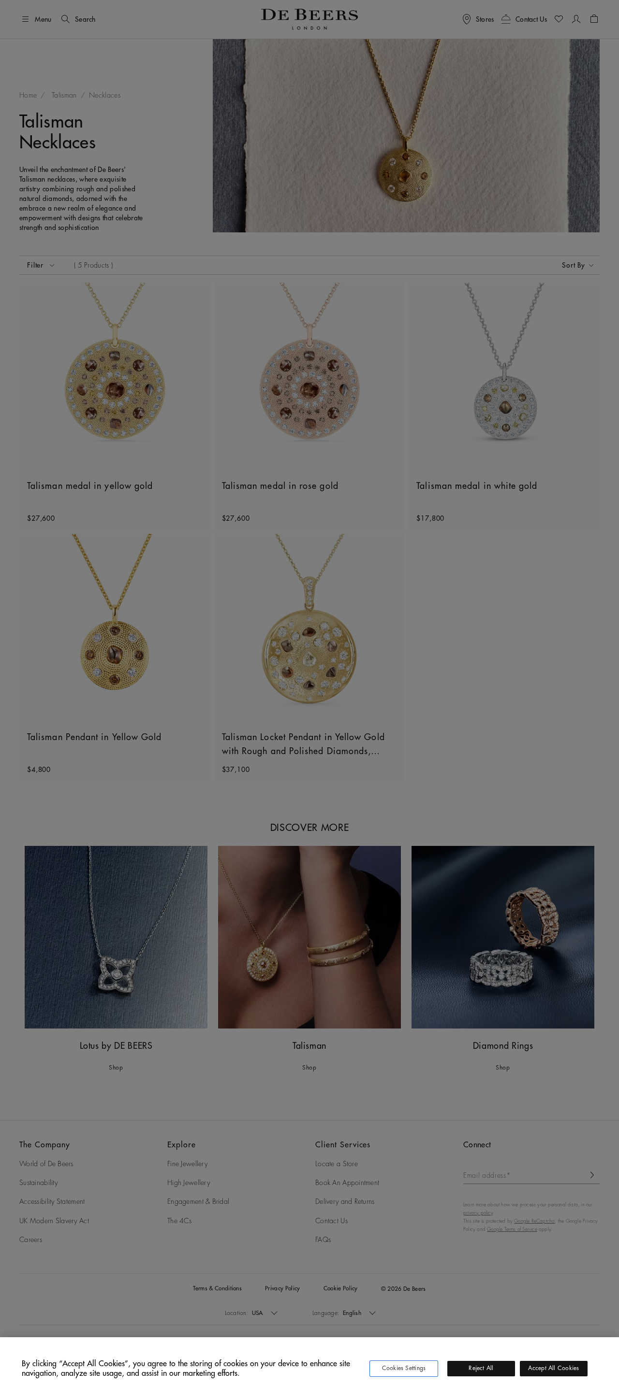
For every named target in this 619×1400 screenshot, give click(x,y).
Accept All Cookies (553, 1368)
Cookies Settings (404, 1368)
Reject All (481, 1368)
